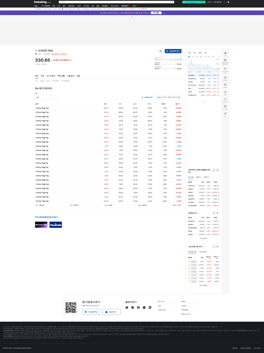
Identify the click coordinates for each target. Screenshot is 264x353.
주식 (206, 52)
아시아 (118, 9)
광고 (159, 305)
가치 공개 (176, 59)
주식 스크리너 (115, 6)
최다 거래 (190, 177)
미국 (105, 9)
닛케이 (190, 92)
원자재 (200, 52)
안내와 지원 (162, 310)
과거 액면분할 (65, 81)
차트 (42, 76)
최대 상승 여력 (192, 252)
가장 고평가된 (203, 252)
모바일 (184, 305)
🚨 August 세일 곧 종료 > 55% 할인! (194, 2)
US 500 (190, 82)
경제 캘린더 (105, 6)
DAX (189, 88)
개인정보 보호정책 (245, 348)
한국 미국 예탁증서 (96, 9)
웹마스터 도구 (186, 314)
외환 (189, 52)
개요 (36, 81)
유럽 (109, 9)
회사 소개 (161, 301)
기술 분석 (70, 76)
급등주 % (198, 177)
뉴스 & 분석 (51, 76)
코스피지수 (191, 75)
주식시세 (38, 9)
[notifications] (224, 2)
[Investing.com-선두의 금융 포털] (42, 2)
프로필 (42, 81)
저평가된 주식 (132, 9)
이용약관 (234, 348)
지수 (194, 52)
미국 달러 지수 (192, 95)
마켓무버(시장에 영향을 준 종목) (199, 171)
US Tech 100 (192, 85)
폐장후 (78, 9)
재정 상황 (61, 76)
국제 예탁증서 (86, 9)
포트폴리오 (185, 310)
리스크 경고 (257, 348)
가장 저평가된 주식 (195, 246)
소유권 (48, 81)
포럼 (78, 76)
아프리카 (124, 9)
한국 (55, 9)
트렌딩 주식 (192, 213)
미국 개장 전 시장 (70, 9)
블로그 (184, 301)
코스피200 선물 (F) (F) (194, 78)
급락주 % (206, 177)
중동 (113, 9)
